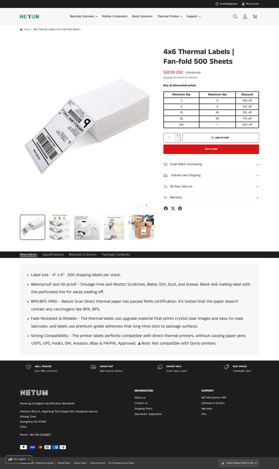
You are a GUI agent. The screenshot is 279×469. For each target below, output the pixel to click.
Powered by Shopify (44, 463)
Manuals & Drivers (82, 254)
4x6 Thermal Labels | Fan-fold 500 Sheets (56, 29)
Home (27, 29)
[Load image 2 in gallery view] (59, 227)
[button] (84, 16)
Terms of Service (97, 463)
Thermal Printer (168, 16)
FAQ (203, 414)
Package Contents (116, 254)
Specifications (53, 254)
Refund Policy (64, 463)
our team (83, 4)
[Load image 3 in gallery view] (86, 227)
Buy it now (211, 149)
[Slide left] (139, 205)
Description (28, 254)
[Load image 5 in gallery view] (141, 227)
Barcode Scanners (82, 16)
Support (192, 16)
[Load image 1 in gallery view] (32, 227)
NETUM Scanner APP (213, 398)
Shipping (168, 77)
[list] (139, 368)
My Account (252, 4)
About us (140, 398)
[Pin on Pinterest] (179, 208)
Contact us (141, 403)
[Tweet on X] (172, 208)
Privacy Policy (80, 463)
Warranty (206, 409)
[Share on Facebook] (165, 208)
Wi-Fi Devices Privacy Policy (121, 463)
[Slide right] (146, 205)
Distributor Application (148, 414)
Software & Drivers (213, 403)
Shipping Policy (143, 409)
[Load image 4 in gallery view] (114, 227)
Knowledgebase (228, 4)
